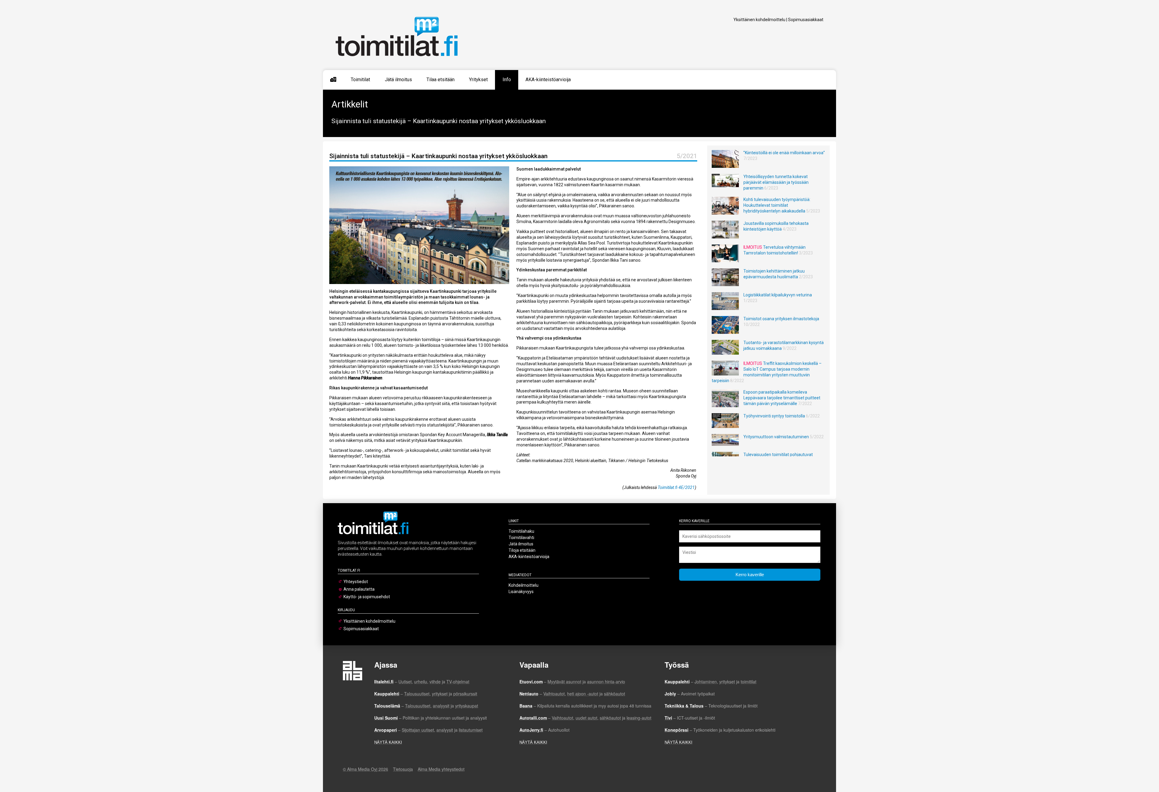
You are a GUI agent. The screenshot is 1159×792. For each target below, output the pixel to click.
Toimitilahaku (521, 531)
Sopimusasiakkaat (805, 19)
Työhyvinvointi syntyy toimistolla (774, 416)
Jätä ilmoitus (398, 79)
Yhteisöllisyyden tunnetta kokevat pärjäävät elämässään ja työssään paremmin (776, 182)
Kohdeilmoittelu (523, 585)
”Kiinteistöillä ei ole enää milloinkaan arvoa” (784, 152)
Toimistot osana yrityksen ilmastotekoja (781, 318)
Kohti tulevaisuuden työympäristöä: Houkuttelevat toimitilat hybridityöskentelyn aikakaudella (776, 205)
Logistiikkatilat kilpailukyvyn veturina (777, 294)
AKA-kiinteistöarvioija (548, 79)
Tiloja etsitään (522, 550)
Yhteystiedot (355, 581)
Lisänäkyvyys (521, 591)
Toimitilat (360, 79)
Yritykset (478, 79)
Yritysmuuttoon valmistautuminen (776, 436)
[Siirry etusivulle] (333, 79)
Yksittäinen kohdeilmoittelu (759, 19)
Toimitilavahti (521, 537)
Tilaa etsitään (440, 79)
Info (507, 79)
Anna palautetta (359, 589)
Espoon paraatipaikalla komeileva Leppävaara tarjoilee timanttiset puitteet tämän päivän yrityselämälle (781, 398)
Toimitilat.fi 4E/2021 (676, 487)
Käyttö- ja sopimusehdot (366, 596)
